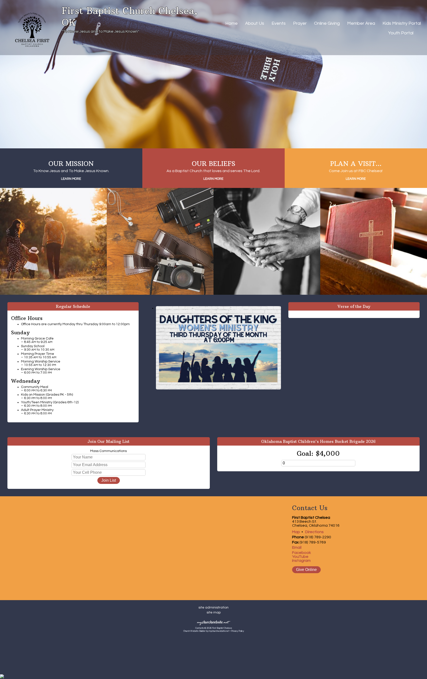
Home (231, 23)
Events (279, 23)
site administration (213, 607)
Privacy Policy (237, 631)
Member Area (361, 23)
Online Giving (327, 23)
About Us (254, 23)
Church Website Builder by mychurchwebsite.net (206, 631)
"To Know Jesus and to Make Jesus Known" (100, 31)
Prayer (300, 23)
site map (214, 612)
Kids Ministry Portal (402, 23)
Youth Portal (400, 33)
